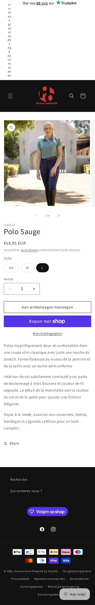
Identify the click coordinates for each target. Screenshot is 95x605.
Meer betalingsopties (47, 333)
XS (13, 268)
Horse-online (22, 571)
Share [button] (14, 443)
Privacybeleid (20, 578)
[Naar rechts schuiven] (58, 215)
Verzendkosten (30, 250)
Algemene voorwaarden (49, 578)
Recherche (18, 479)
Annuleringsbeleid (50, 594)
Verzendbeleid (79, 578)
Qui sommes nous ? (26, 491)
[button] (10, 96)
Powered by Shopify (45, 571)
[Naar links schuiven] (36, 215)
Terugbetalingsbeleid (77, 571)
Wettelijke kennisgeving (64, 586)
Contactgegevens (31, 586)
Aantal (8, 279)
